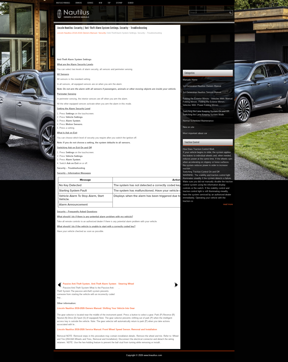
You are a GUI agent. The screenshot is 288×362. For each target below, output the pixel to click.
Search (130, 3)
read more (228, 204)
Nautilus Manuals (63, 3)
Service (90, 3)
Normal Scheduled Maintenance (198, 121)
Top (109, 3)
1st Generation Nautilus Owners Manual (202, 86)
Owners (79, 3)
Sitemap (119, 3)
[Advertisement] (118, 46)
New (100, 3)
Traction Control (191, 142)
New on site (188, 127)
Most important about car (195, 133)
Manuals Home (190, 79)
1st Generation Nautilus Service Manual (202, 92)
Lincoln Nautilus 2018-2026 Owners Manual (77, 33)
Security (102, 33)
